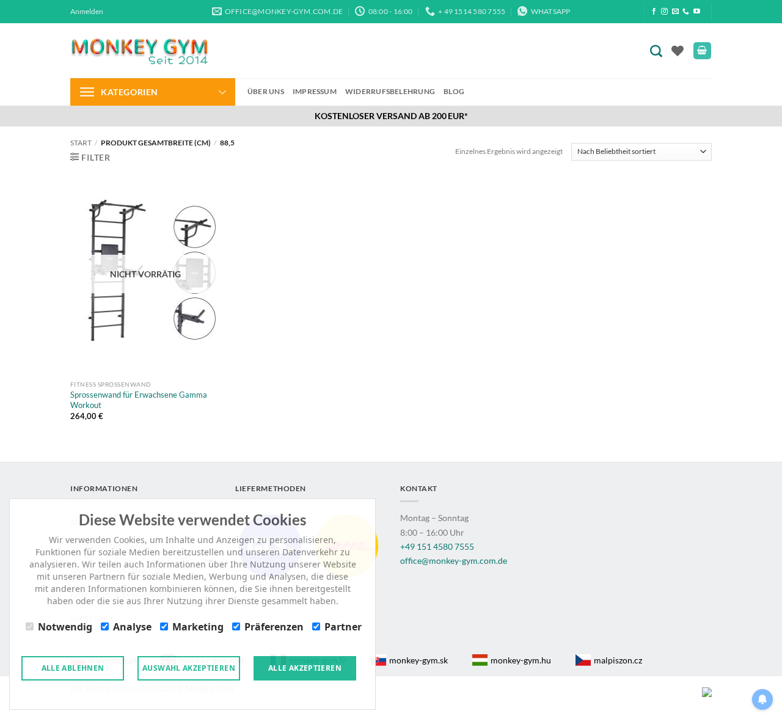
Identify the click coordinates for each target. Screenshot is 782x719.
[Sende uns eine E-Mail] (675, 11)
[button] (86, 11)
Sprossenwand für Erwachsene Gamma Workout (138, 400)
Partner (343, 626)
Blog (454, 91)
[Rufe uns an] (685, 11)
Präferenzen (274, 626)
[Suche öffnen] (658, 50)
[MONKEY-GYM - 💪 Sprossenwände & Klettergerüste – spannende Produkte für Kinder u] (139, 50)
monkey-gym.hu (521, 660)
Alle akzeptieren (305, 668)
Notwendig (65, 626)
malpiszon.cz (618, 660)
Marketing (198, 626)
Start (81, 143)
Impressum (315, 91)
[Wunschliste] (677, 50)
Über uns (265, 91)
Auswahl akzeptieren (188, 668)
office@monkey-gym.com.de (453, 560)
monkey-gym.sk (418, 660)
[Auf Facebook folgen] (654, 11)
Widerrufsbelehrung (390, 91)
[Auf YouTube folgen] (696, 11)
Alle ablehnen (73, 668)
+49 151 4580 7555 (437, 546)
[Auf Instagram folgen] (664, 11)
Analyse (132, 626)
